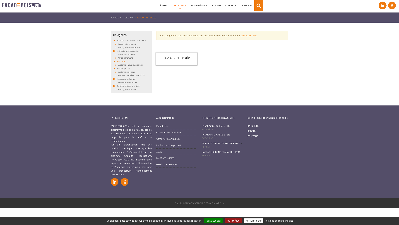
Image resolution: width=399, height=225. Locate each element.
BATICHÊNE (207, 129)
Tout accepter (213, 220)
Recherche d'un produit (168, 145)
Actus (217, 5)
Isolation (128, 17)
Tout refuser (233, 220)
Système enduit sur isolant (130, 64)
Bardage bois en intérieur (128, 86)
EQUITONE (253, 136)
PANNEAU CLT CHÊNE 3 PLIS (216, 126)
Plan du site (162, 126)
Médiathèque (197, 5)
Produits (179, 5)
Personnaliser (253, 220)
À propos (165, 5)
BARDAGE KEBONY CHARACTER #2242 (221, 143)
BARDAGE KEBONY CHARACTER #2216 (221, 152)
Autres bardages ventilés (128, 51)
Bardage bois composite (129, 47)
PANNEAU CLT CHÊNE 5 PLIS (216, 135)
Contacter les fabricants (168, 132)
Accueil (115, 17)
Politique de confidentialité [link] (279, 220)
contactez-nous (249, 35)
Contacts (230, 5)
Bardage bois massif (127, 43)
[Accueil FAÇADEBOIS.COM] (21, 6)
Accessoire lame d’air (127, 82)
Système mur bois (126, 71)
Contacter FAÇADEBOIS (168, 138)
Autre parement (125, 57)
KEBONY (206, 147)
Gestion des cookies (166, 164)
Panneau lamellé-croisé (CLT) (131, 75)
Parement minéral (126, 54)
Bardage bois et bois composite (131, 40)
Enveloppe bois (124, 68)
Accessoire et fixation (126, 79)
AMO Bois (247, 5)
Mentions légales (165, 157)
